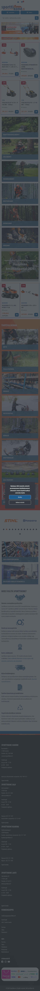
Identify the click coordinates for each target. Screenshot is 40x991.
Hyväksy (20, 497)
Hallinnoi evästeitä (20, 502)
